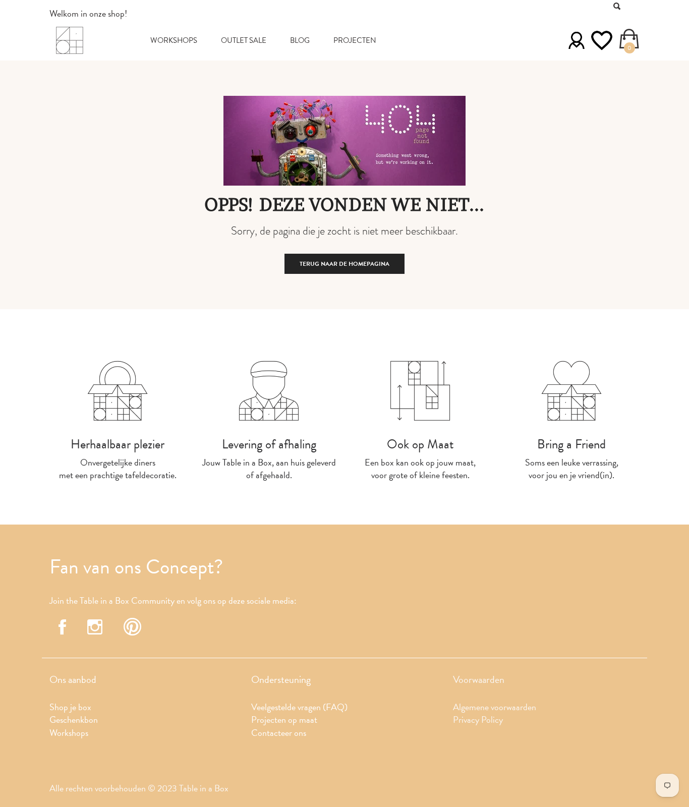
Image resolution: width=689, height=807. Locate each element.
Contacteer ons (278, 732)
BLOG (300, 40)
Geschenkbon (73, 719)
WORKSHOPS (173, 40)
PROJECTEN (354, 40)
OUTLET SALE (243, 40)
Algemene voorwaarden (494, 707)
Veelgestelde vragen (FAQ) (299, 707)
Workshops (68, 732)
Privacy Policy (478, 719)
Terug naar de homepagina (344, 263)
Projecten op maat (284, 719)
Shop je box (70, 707)
